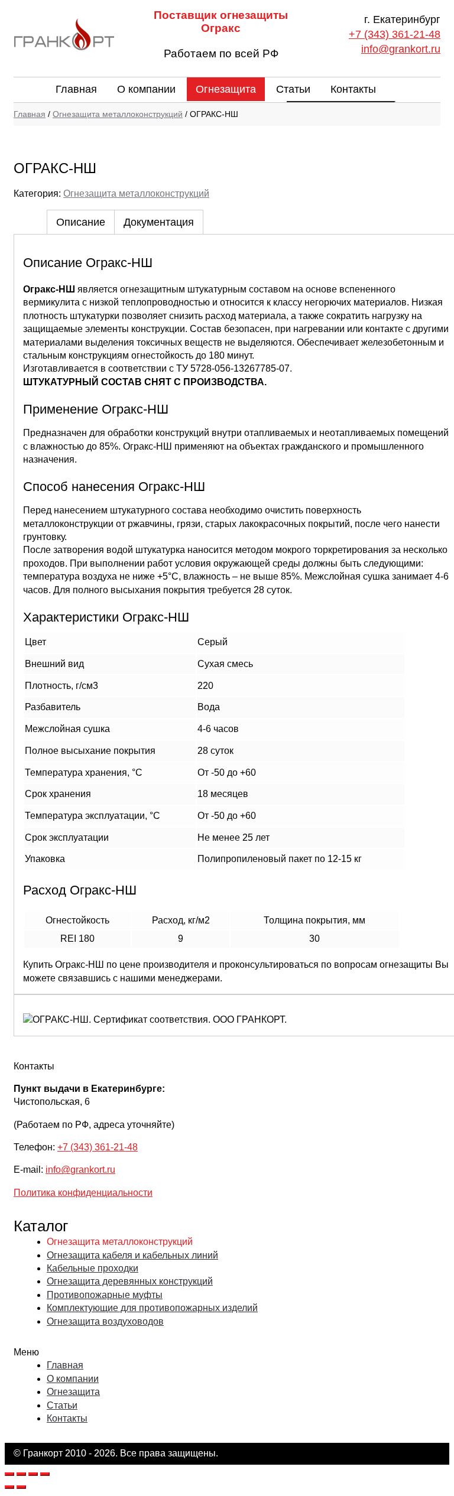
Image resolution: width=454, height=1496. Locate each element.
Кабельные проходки (92, 1268)
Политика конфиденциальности (83, 1193)
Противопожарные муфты (105, 1295)
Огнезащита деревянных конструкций (130, 1281)
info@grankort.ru (400, 49)
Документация (159, 222)
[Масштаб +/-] (45, 1474)
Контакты (353, 89)
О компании (146, 89)
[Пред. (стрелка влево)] (9, 1487)
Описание (80, 222)
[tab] (81, 222)
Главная (76, 89)
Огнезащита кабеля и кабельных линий (132, 1255)
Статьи (293, 89)
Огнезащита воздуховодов (105, 1321)
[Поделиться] (21, 1474)
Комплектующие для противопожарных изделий (152, 1308)
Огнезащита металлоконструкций (118, 114)
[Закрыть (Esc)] (9, 1474)
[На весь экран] (33, 1474)
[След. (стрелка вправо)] (21, 1487)
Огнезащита (226, 89)
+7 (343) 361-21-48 (394, 34)
